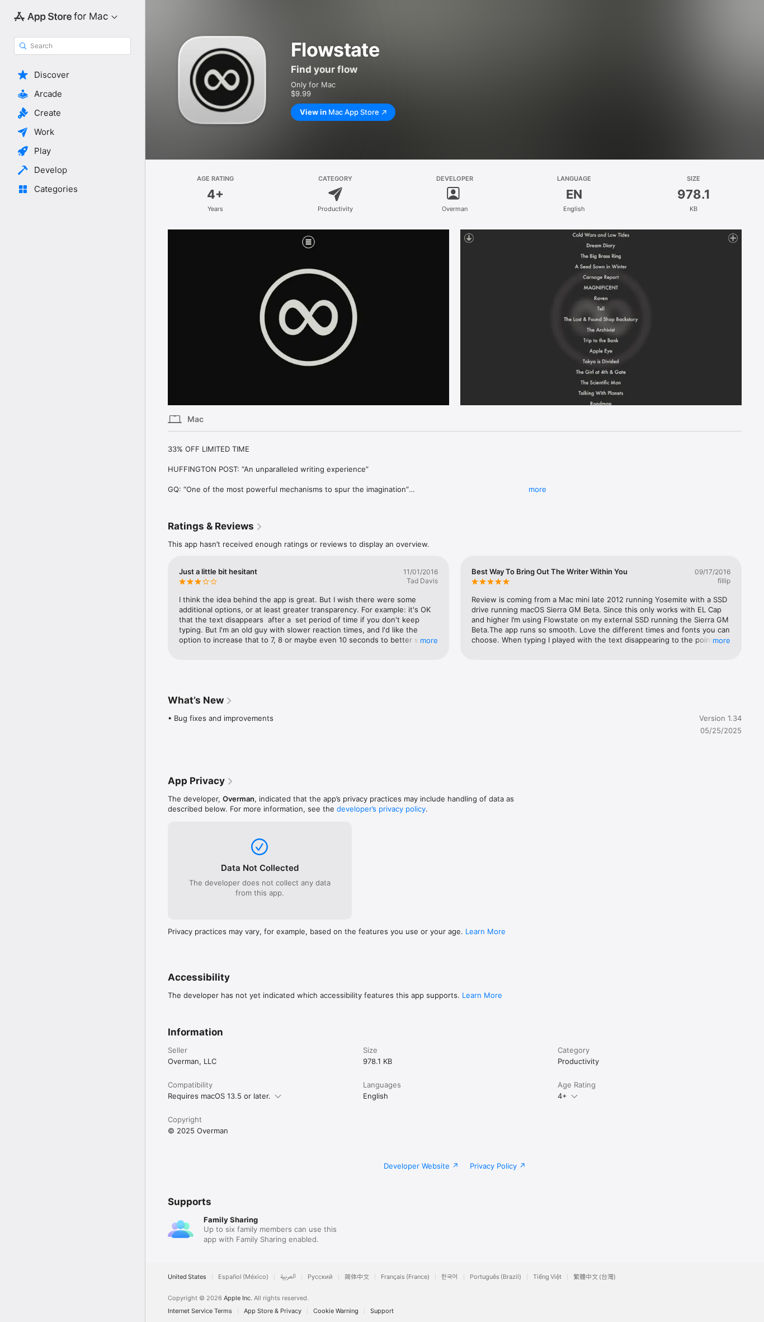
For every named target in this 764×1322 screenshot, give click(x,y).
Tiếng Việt (547, 1277)
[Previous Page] (156, 317)
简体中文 (357, 1277)
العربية (288, 1277)
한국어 (449, 1277)
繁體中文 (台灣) (594, 1277)
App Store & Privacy (272, 1311)
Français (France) (405, 1277)
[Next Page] (753, 317)
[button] (72, 75)
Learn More (485, 931)
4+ (562, 1095)
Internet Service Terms (200, 1311)
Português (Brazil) (495, 1277)
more (537, 489)
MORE (429, 640)
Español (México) (243, 1277)
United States (187, 1277)
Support (382, 1311)
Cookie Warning (336, 1311)
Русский (320, 1277)
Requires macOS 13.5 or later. (219, 1095)
